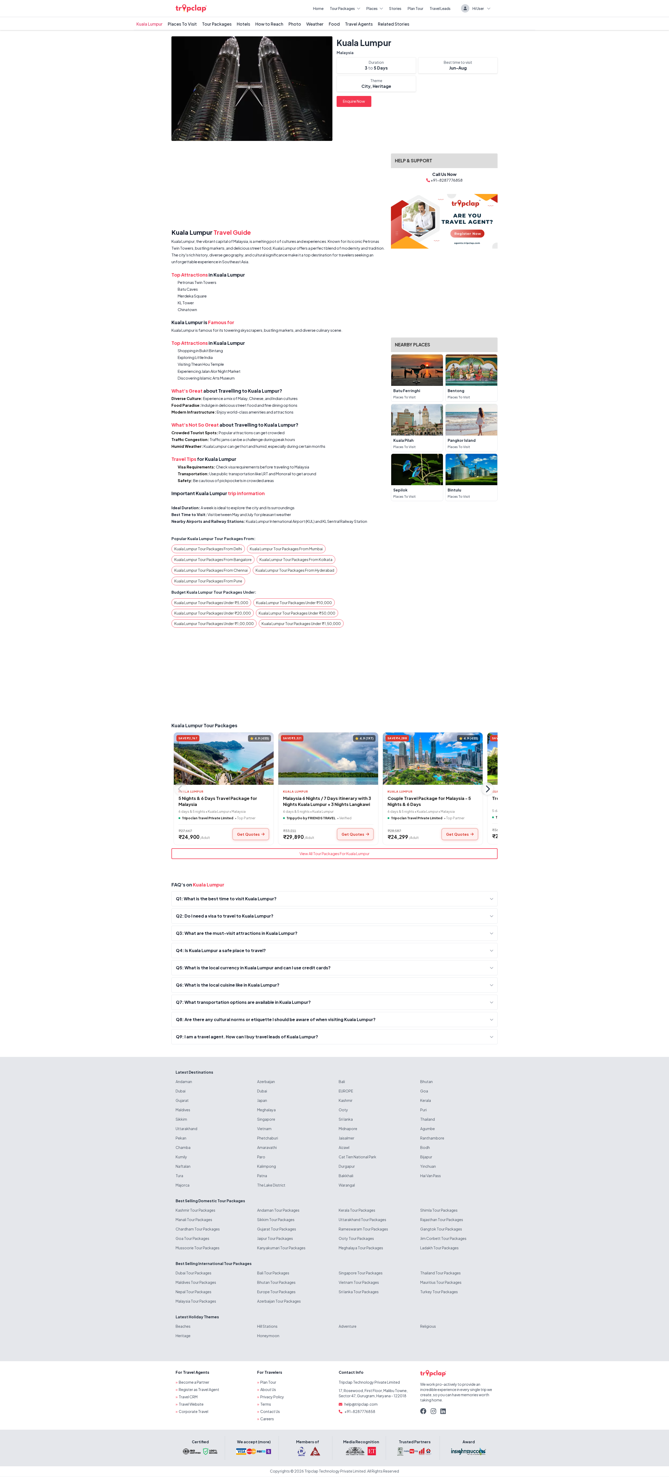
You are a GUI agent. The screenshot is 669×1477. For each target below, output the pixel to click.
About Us (268, 1389)
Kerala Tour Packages (357, 1210)
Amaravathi (267, 1147)
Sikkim (181, 1119)
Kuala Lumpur (149, 24)
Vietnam (264, 1128)
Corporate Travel (193, 1411)
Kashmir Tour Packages (195, 1210)
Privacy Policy (272, 1396)
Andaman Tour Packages (278, 1210)
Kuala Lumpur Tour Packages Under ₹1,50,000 (301, 623)
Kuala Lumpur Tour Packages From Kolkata (295, 559)
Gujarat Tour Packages (276, 1229)
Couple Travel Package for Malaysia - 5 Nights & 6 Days (429, 801)
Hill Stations (267, 1326)
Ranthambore (432, 1138)
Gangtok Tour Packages (441, 1229)
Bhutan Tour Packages (276, 1282)
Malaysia (345, 52)
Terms (265, 1404)
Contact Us (270, 1411)
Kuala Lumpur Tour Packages (204, 725)
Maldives (183, 1109)
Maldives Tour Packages (196, 1282)
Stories (395, 8)
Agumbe (427, 1128)
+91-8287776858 (359, 1411)
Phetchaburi (267, 1138)
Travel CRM (188, 1396)
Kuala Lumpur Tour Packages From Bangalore (213, 559)
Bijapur (426, 1156)
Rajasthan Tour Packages (441, 1219)
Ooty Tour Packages (356, 1238)
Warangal (347, 1185)
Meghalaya (266, 1109)
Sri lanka (346, 1119)
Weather (315, 24)
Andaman (184, 1081)
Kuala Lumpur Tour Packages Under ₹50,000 (297, 613)
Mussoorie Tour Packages (198, 1247)
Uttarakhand (186, 1128)
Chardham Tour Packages (198, 1229)
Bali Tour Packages (273, 1272)
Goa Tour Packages (192, 1238)
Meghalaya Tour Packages (361, 1247)
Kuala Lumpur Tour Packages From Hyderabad (295, 570)
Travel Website (191, 1404)
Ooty (343, 1109)
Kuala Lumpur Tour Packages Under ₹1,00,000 (214, 623)
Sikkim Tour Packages (276, 1219)
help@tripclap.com (361, 1404)
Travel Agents (359, 24)
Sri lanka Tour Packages (359, 1291)
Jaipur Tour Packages (275, 1238)
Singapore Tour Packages (361, 1272)
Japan (262, 1100)
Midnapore (348, 1128)
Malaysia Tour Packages (196, 1301)
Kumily (181, 1156)
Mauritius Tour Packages (441, 1282)
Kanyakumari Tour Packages (281, 1247)
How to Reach (269, 24)
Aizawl (344, 1147)
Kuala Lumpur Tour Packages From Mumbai (286, 548)
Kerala (425, 1100)
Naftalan (183, 1166)
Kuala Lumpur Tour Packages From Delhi (208, 548)
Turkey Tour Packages (439, 1291)
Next (487, 788)
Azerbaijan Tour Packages (279, 1301)
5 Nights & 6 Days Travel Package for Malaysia (217, 801)
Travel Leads (440, 8)
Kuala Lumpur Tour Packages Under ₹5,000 (211, 602)
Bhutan (426, 1081)
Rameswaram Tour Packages (363, 1229)
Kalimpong (266, 1166)
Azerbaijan (266, 1081)
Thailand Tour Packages (440, 1272)
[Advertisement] (278, 185)
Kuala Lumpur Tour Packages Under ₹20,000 (212, 613)
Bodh (425, 1147)
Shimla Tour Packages (439, 1210)
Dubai (181, 1091)
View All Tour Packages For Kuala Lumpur (334, 853)
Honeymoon (268, 1335)
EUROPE (346, 1091)
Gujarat (182, 1100)
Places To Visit (182, 24)
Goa (424, 1091)
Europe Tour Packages (276, 1291)
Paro (261, 1156)
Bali (342, 1081)
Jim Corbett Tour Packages (443, 1238)
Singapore (266, 1119)
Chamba (183, 1147)
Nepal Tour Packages (193, 1291)
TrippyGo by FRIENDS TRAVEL (311, 818)
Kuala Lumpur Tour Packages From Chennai (211, 570)
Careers (267, 1418)
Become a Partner (194, 1382)
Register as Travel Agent (199, 1389)
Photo (295, 24)
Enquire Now (354, 101)
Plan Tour (415, 8)
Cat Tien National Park (357, 1156)
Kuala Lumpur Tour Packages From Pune (208, 581)
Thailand (427, 1119)
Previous (180, 788)
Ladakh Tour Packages (439, 1247)
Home (318, 8)
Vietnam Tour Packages (359, 1282)
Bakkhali (346, 1175)
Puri (423, 1109)
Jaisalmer (346, 1138)
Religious (428, 1326)
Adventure (347, 1326)
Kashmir (346, 1100)
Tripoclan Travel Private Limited (207, 818)
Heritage (183, 1335)
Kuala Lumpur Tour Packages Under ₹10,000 (294, 602)
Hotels (243, 24)
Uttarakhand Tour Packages (362, 1219)
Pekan (181, 1138)
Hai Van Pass (430, 1175)
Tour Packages (342, 8)
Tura (179, 1175)
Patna (262, 1175)
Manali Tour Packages (194, 1219)
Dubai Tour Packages (193, 1272)
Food (334, 24)
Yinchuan (428, 1166)
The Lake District (271, 1185)
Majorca (182, 1185)
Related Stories (393, 24)
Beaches (183, 1326)
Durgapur (347, 1166)
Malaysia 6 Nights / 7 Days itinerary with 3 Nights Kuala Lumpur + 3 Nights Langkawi (327, 801)
